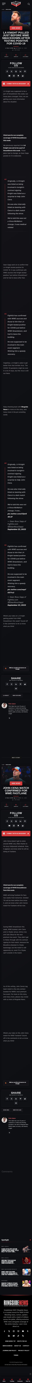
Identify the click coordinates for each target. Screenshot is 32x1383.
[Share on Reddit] (25, 684)
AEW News (4, 1280)
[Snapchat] (18, 76)
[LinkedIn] (20, 71)
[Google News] (16, 71)
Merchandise (7, 1345)
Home (3, 9)
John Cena (6, 1110)
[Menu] (4, 3)
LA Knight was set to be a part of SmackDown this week (14, 148)
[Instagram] (14, 76)
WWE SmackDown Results (9, 1269)
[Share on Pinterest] (20, 684)
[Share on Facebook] (7, 684)
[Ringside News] (16, 4)
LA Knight (6, 695)
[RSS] (23, 1336)
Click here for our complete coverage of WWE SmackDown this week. (14, 137)
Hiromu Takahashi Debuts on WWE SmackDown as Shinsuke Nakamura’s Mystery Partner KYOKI (10, 1262)
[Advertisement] (16, 250)
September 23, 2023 (17, 529)
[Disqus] (16, 1199)
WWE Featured (17, 695)
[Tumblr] (27, 1331)
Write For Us (22, 1341)
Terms (16, 1355)
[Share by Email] (16, 688)
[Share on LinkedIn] (16, 684)
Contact (26, 1345)
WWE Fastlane (17, 1110)
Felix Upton (9, 48)
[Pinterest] (25, 71)
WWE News (8, 9)
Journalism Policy (9, 1350)
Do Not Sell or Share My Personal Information (16, 1364)
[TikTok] (18, 1336)
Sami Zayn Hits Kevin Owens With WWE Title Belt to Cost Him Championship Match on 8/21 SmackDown (10, 1250)
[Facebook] (7, 71)
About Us (17, 1345)
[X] (11, 71)
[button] (29, 4)
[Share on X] (11, 684)
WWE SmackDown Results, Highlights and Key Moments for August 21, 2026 (9, 1273)
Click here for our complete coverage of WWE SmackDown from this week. (14, 887)
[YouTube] (9, 76)
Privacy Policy (23, 1350)
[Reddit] (22, 76)
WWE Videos (5, 1246)
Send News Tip (10, 1341)
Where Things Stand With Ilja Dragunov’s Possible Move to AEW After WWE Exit (10, 1285)
